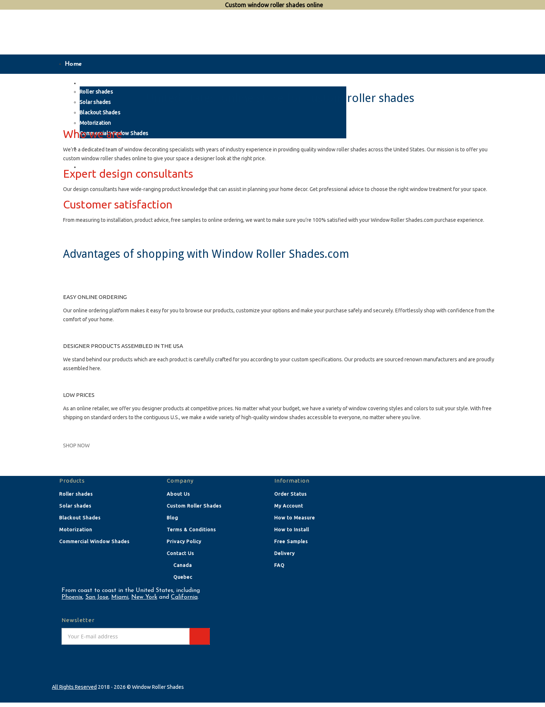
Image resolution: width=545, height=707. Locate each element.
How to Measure (294, 517)
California (184, 597)
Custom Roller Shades (194, 505)
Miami (119, 597)
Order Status (290, 493)
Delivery (284, 553)
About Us (178, 493)
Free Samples (291, 541)
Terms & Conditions (191, 529)
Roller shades (76, 493)
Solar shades (75, 505)
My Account (288, 505)
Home (73, 64)
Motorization (75, 529)
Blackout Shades (80, 517)
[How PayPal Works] (436, 493)
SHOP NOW (76, 445)
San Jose (96, 597)
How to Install (291, 529)
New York (144, 597)
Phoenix (72, 597)
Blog (172, 517)
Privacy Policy (184, 541)
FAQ (279, 565)
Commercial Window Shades (94, 541)
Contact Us (180, 553)
